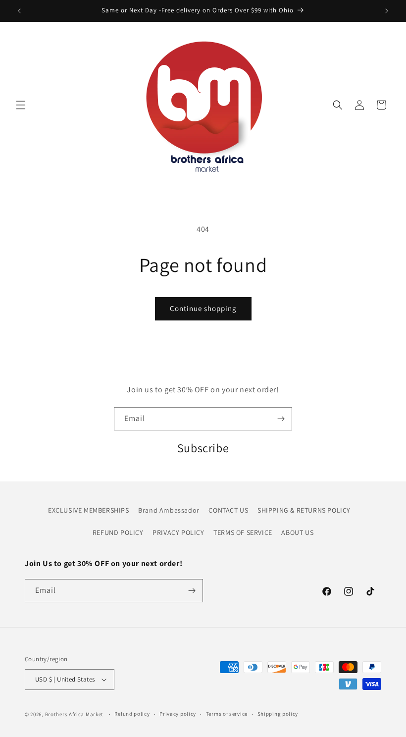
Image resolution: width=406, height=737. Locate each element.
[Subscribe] (281, 418)
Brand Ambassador (169, 510)
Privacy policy (177, 713)
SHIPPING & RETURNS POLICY (304, 510)
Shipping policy (278, 713)
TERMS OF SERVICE (242, 532)
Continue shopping (203, 308)
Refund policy (132, 713)
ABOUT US (297, 532)
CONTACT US (228, 510)
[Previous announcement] (19, 11)
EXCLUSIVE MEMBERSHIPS (88, 510)
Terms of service (227, 713)
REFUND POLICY (118, 532)
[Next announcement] (387, 11)
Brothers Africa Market (74, 714)
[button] (21, 105)
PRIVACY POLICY (178, 532)
